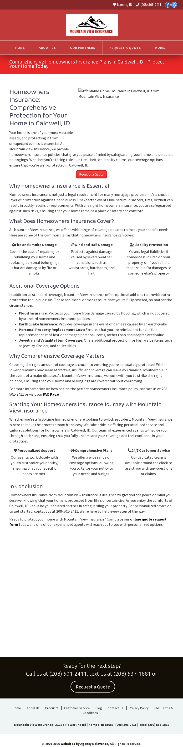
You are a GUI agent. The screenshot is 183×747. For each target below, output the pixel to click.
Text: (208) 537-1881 (153, 724)
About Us (33, 708)
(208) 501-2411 (151, 4)
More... (161, 47)
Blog (99, 708)
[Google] (174, 5)
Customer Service (77, 708)
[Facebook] (168, 5)
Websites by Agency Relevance (84, 744)
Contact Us (115, 708)
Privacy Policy (139, 708)
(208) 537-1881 (132, 674)
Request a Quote (91, 174)
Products (51, 708)
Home (17, 708)
